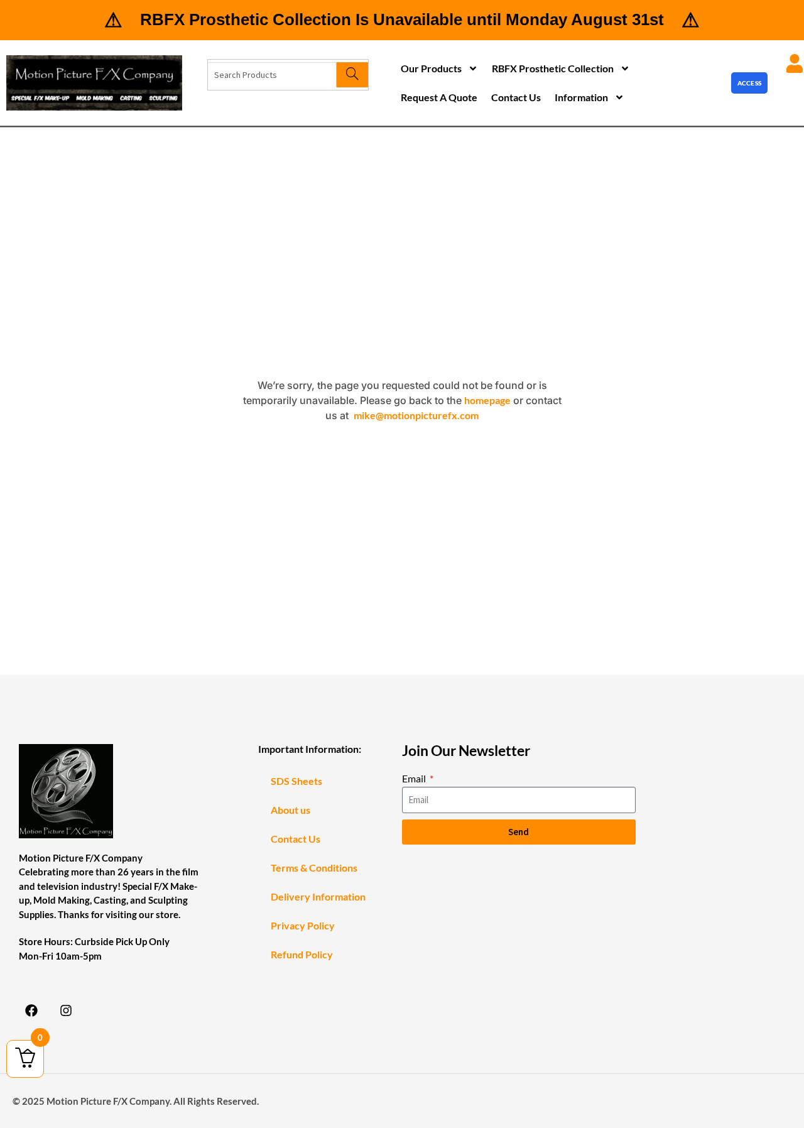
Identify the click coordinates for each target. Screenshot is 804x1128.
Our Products (431, 68)
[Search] (352, 74)
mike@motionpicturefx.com (416, 415)
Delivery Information (318, 896)
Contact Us (516, 97)
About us (290, 810)
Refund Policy (302, 954)
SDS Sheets (296, 781)
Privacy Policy (303, 925)
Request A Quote (439, 97)
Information (581, 97)
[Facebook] (31, 1010)
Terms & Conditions (314, 867)
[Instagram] (66, 1010)
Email (415, 778)
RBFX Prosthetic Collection (553, 68)
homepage (487, 400)
